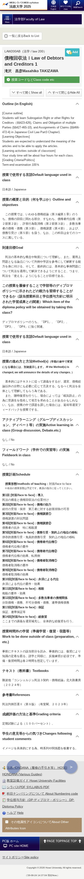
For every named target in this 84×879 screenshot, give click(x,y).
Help (20, 812)
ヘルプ (11, 812)
